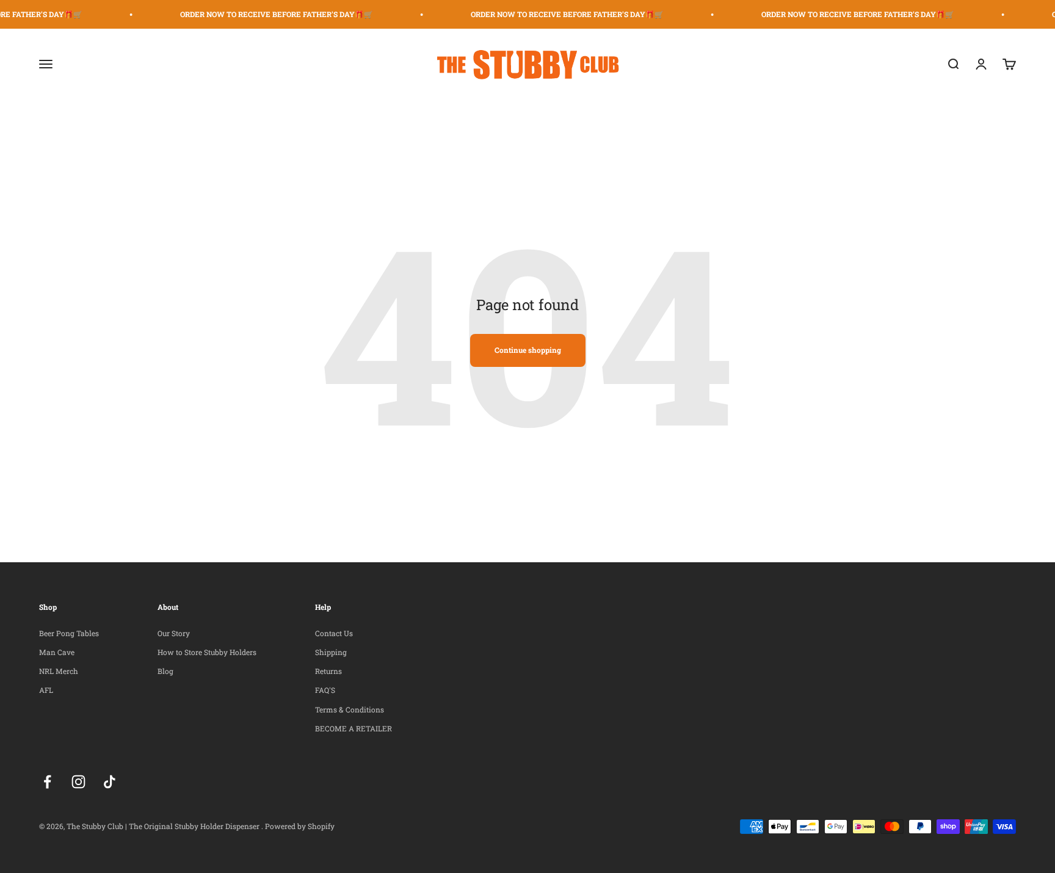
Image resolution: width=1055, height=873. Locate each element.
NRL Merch (58, 671)
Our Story (174, 633)
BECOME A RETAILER (353, 728)
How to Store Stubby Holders (207, 652)
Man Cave (56, 652)
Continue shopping (528, 350)
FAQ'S (325, 690)
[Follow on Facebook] (47, 781)
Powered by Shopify (300, 826)
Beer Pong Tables (69, 633)
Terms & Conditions (349, 709)
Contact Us (334, 633)
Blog (165, 671)
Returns (328, 671)
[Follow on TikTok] (109, 781)
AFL (46, 690)
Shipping (331, 652)
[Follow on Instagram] (78, 781)
